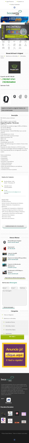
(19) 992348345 (9, 82)
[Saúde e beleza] (9, 48)
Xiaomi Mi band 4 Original (14, 240)
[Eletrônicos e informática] (25, 41)
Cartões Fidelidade (15, 4)
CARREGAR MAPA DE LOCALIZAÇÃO (14, 226)
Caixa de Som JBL (12, 253)
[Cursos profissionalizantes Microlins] (6, 403)
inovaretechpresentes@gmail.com (12, 192)
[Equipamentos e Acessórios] (3, 44)
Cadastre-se (21, 1)
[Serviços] (14, 48)
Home (2, 56)
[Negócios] (25, 44)
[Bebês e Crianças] (20, 41)
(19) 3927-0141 (8, 79)
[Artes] (14, 41)
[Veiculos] (20, 48)
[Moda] (20, 44)
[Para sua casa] (3, 48)
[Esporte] (9, 44)
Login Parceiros (10, 1)
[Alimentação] (3, 41)
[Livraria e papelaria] (14, 44)
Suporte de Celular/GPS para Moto (17, 258)
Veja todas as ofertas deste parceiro (15, 277)
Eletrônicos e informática (12, 56)
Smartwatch (11, 247)
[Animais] (9, 41)
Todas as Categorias (8, 315)
